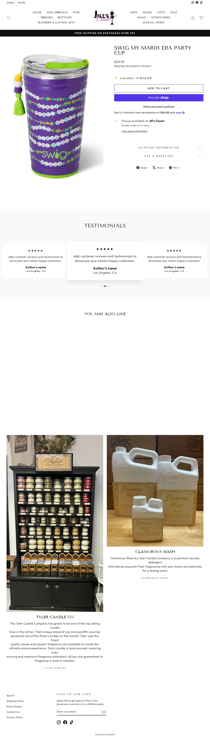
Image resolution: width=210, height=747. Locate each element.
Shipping (119, 65)
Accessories (160, 17)
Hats (134, 12)
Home (37, 12)
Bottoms (65, 17)
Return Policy (14, 706)
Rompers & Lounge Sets (56, 22)
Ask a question (159, 156)
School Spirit (154, 22)
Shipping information (158, 147)
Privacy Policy (15, 717)
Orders (11, 2)
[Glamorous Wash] (155, 491)
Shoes (147, 12)
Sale (173, 12)
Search (11, 695)
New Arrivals (57, 12)
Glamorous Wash (155, 578)
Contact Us (13, 711)
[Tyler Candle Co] (55, 523)
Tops (76, 12)
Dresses (47, 17)
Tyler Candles (54, 668)
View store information (134, 131)
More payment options (158, 106)
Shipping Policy (15, 700)
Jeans (141, 17)
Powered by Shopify (105, 734)
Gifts (161, 12)
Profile (21, 2)
